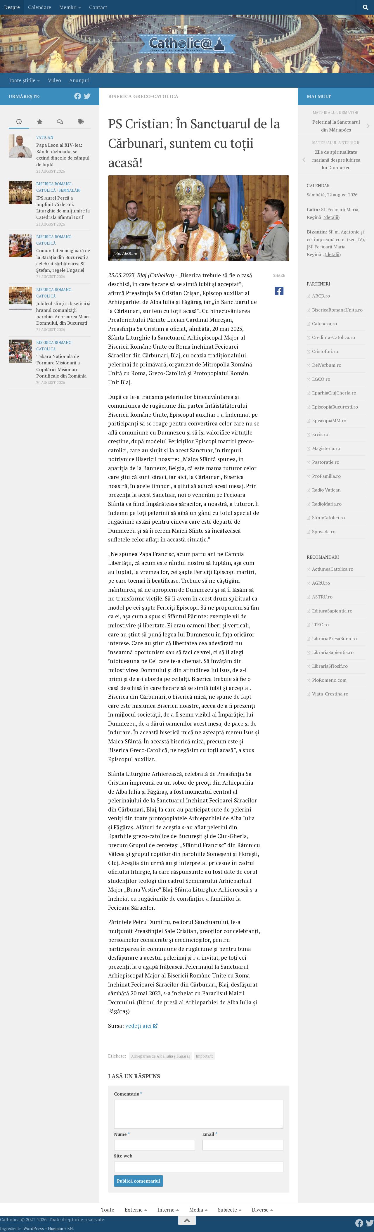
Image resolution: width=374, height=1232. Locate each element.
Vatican (44, 137)
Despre (12, 7)
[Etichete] (80, 122)
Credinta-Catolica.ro (333, 337)
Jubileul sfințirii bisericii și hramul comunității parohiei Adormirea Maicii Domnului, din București (63, 313)
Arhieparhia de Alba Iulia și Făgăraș (160, 1056)
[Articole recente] (19, 122)
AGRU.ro (321, 583)
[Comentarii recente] (60, 122)
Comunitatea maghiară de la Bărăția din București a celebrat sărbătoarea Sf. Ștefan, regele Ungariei (63, 260)
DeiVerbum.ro (326, 365)
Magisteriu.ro (326, 448)
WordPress (33, 1228)
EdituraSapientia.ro (332, 611)
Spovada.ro (323, 531)
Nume (122, 1134)
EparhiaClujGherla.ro (334, 393)
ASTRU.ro (322, 596)
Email (209, 1134)
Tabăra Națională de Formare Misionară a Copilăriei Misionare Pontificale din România (61, 366)
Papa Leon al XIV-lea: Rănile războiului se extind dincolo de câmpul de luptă (62, 155)
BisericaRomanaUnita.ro (337, 310)
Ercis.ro (320, 434)
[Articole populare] (39, 122)
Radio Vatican (326, 490)
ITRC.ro (320, 624)
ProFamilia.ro (326, 476)
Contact (98, 7)
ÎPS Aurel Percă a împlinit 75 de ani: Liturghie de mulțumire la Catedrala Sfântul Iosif (63, 208)
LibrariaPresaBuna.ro (334, 638)
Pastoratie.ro (325, 462)
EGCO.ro (321, 379)
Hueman (55, 1228)
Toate (107, 1209)
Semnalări (70, 190)
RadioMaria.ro (327, 504)
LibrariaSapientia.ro (333, 652)
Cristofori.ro (325, 351)
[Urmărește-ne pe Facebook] (77, 96)
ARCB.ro (321, 296)
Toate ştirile (21, 80)
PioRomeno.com (329, 680)
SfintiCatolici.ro (328, 517)
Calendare (39, 7)
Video (54, 80)
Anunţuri (79, 80)
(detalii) (331, 217)
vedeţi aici (138, 1025)
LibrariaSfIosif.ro (330, 666)
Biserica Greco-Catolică (143, 96)
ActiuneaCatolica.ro (332, 569)
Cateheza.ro (324, 323)
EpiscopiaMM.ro (329, 420)
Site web (123, 1156)
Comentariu (128, 1094)
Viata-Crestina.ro (330, 694)
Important (204, 1056)
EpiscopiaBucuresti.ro (335, 407)
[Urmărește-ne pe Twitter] (87, 96)
